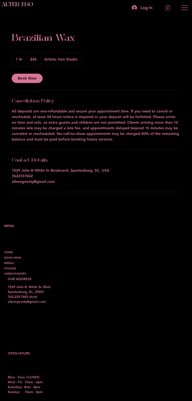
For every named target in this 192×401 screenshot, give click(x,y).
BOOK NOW (12, 257)
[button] (167, 7)
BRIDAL (9, 263)
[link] (27, 78)
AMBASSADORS (15, 273)
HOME (8, 252)
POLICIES (10, 268)
